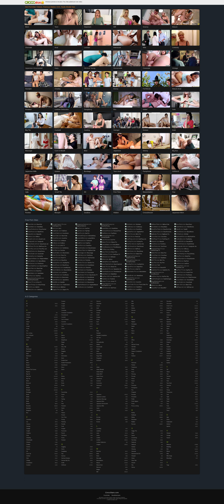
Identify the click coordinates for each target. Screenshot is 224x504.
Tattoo (168, 371)
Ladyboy (98, 431)
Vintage (168, 435)
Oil (132, 342)
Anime (27, 321)
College (28, 460)
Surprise (169, 349)
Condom (28, 465)
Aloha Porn (163, 252)
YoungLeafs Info (192, 246)
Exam (62, 385)
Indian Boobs (99, 371)
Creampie (63, 310)
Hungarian (99, 358)
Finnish (63, 415)
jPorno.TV (38, 282)
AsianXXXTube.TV (155, 250)
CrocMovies (90, 287)
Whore (168, 451)
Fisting (63, 419)
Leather (98, 437)
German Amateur (65, 458)
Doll (62, 353)
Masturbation (99, 460)
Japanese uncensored (102, 403)
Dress (62, 367)
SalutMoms (139, 287)
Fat (62, 401)
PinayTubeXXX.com (106, 285)
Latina (97, 435)
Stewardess (169, 337)
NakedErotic (140, 275)
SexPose (38, 275)
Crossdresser (64, 315)
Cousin (63, 308)
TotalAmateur (66, 284)
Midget (98, 469)
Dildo (62, 344)
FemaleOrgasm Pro (56, 226)
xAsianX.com (41, 239)
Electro (63, 378)
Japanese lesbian (101, 396)
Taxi (168, 374)
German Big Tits (65, 460)
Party (132, 369)
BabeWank (114, 274)
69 (26, 303)
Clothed (28, 456)
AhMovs (38, 236)
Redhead (133, 415)
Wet (168, 449)
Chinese (28, 442)
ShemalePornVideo (130, 261)
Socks (168, 312)
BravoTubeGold (118, 264)
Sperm (168, 326)
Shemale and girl (135, 453)
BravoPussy (66, 265)
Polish (133, 380)
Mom (132, 305)
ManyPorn (187, 256)
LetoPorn (186, 263)
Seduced (133, 442)
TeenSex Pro (91, 262)
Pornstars (133, 385)
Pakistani (133, 362)
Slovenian (169, 303)
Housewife (99, 353)
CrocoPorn (64, 238)
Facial (62, 394)
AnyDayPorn (66, 262)
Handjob (98, 333)
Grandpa (98, 310)
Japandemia (65, 279)
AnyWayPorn (140, 264)
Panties (133, 365)
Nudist (133, 326)
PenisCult (137, 236)
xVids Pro (137, 269)
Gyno (97, 324)
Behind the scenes (31, 369)
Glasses (98, 301)
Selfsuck (133, 444)
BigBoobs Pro (165, 234)
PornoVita (88, 267)
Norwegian (134, 324)
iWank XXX (188, 284)
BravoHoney (140, 251)
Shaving (133, 449)
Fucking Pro (140, 241)
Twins (168, 410)
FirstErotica (90, 255)
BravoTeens (189, 224)
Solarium (169, 315)
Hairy (97, 330)
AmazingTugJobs (105, 237)
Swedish (169, 353)
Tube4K (185, 229)
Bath (27, 353)
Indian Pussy (99, 376)
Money (133, 308)
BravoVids (39, 224)
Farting (63, 399)
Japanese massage (101, 399)
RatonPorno (40, 231)
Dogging (63, 351)
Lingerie (98, 444)
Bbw (27, 360)
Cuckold (63, 317)
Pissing (133, 376)
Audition (28, 337)
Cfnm (27, 435)
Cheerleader (29, 440)
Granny (98, 312)
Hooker (98, 349)
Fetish (62, 408)
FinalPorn (88, 243)
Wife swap (169, 456)
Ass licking (29, 333)
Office (132, 340)
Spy (168, 330)
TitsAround (89, 240)
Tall (167, 369)
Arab (27, 324)
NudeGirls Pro (166, 270)
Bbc (27, 358)
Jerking (98, 410)
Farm (62, 396)
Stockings (169, 340)
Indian (97, 367)
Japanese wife (100, 406)
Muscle (133, 312)
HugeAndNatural (94, 284)
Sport (168, 328)
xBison (110, 259)
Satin (132, 433)
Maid (97, 453)
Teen (168, 380)
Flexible (63, 424)
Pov (132, 390)
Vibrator (168, 433)
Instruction (99, 383)
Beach (27, 365)
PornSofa (87, 260)
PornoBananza (117, 247)
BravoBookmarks (154, 283)
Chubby (28, 444)
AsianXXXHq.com (130, 279)
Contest (63, 301)
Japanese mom (100, 401)
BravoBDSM (189, 241)
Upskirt (168, 426)
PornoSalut (89, 270)
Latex (97, 433)
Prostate (133, 394)
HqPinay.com (190, 287)
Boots (27, 394)
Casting (28, 426)
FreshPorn (88, 245)
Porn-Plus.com (43, 248)
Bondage (28, 392)
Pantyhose (134, 367)
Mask (97, 456)
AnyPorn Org (165, 276)
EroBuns (62, 243)
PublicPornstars (192, 277)
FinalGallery (189, 239)
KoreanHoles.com (179, 267)
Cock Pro (112, 239)
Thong (168, 390)
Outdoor (133, 355)
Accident (28, 312)
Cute (62, 326)
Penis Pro (63, 255)
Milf (97, 471)
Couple (63, 305)
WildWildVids (91, 279)
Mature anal (99, 465)
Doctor (63, 349)
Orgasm (133, 349)
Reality (133, 412)
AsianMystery (66, 267)
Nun (132, 328)
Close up (28, 453)
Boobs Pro (113, 266)
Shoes (133, 458)
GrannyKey (40, 256)
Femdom (63, 406)
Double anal (64, 360)
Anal (27, 319)
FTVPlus (112, 249)
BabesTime (139, 253)
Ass (27, 330)
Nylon (132, 333)
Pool (132, 383)
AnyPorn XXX (116, 276)
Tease (168, 378)
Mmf (132, 303)
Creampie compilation (66, 312)
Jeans (97, 408)
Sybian (168, 362)
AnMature (63, 240)
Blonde (28, 387)
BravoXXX (163, 267)
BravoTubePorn (44, 266)
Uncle (168, 419)
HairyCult (186, 251)
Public (133, 399)
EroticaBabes (116, 244)
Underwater (169, 421)
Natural (133, 319)
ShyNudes (138, 224)
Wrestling (169, 458)
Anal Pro (87, 233)
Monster (133, 310)
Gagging (63, 446)
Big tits (28, 378)
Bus (27, 412)
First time (63, 417)
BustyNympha (191, 258)
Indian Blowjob (100, 369)
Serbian (133, 446)
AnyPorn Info (140, 244)
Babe (27, 346)
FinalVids (112, 279)
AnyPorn (87, 228)
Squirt (168, 333)
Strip (168, 344)
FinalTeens (114, 233)
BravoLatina (65, 277)
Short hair (133, 460)
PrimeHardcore (117, 271)
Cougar (63, 303)
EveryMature (91, 265)
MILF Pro (162, 260)
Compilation (29, 462)
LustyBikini (138, 289)
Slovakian (169, 301)
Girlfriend (63, 465)
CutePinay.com (142, 239)
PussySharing (190, 253)
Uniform (168, 424)
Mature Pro (114, 242)
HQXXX (37, 287)
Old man (133, 346)
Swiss (168, 360)
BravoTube (39, 268)
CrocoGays (164, 255)
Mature (98, 462)
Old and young (135, 344)
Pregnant (133, 392)
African (28, 315)
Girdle (62, 462)
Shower (133, 462)
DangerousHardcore (81, 226)
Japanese (98, 394)
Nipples (133, 321)
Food (62, 426)
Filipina (63, 412)
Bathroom (28, 355)
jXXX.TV (62, 245)
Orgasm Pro (66, 289)
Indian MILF (99, 374)
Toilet (168, 401)
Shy (132, 465)
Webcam (169, 444)
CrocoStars (164, 236)
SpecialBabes (42, 261)
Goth (97, 308)
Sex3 (59, 228)
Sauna (133, 435)
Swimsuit (169, 355)
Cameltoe (28, 419)
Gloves (98, 305)
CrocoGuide (41, 253)
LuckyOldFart (91, 238)
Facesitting (64, 392)
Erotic (62, 383)
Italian (97, 387)
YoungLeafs (40, 241)
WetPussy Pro (42, 246)
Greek (97, 315)
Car (27, 421)
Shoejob (133, 456)
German (63, 456)
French (63, 433)
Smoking (169, 310)
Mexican (98, 467)
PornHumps (189, 275)
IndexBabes (41, 273)
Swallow (169, 351)
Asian (27, 328)
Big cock (28, 376)
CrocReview (66, 275)
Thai (168, 387)
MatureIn (162, 241)
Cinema (28, 446)
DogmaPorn (140, 266)
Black (27, 385)
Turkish (168, 408)
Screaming (134, 437)
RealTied (186, 261)
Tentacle (169, 385)
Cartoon (28, 424)
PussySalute (90, 272)
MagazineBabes (44, 258)
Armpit (28, 326)
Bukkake (28, 408)
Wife (168, 453)
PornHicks (163, 244)
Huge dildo (99, 355)
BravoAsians (91, 282)
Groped (98, 317)
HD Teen (98, 337)
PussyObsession (154, 274)
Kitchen (98, 419)
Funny (62, 437)
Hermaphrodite (100, 342)
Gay (62, 453)
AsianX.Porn (189, 272)
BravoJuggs (90, 252)
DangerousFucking (130, 257)
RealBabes (163, 257)
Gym (97, 321)
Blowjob (28, 390)
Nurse (132, 330)
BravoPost (64, 260)
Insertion (98, 380)
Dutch (62, 369)
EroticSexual (140, 246)
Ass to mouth (29, 335)
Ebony (63, 376)
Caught (28, 431)
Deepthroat (64, 340)
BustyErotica (41, 251)
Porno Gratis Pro (143, 284)
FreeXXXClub (190, 244)
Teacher (169, 376)
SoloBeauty (139, 226)
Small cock (169, 305)
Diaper (63, 342)
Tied (168, 394)
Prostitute (133, 396)
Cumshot (63, 321)
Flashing (63, 421)
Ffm (62, 410)
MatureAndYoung (105, 226)
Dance (63, 335)
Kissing (98, 417)
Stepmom (169, 335)
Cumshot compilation (66, 324)
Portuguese (134, 387)
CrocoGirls (138, 282)
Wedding (169, 446)
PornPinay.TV (165, 239)
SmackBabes (190, 279)
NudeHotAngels (167, 279)
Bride (27, 401)
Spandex (169, 319)
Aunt (27, 340)
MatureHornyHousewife (32, 279)
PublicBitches (190, 226)
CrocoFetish (65, 233)
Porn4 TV (63, 257)
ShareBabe (40, 226)
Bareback (28, 351)
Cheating (28, 437)
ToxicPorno (164, 246)
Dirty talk (63, 346)
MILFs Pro (138, 234)
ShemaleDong (91, 235)
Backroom (28, 349)
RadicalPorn (115, 261)
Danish (63, 337)
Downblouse (64, 365)
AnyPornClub (91, 257)
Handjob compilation (101, 335)
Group (97, 319)
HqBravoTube (165, 224)
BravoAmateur (92, 248)
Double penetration (66, 362)
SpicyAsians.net (44, 244)
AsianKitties (115, 228)
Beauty (28, 367)
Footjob (63, 428)
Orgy (132, 353)
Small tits (169, 308)
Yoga (168, 465)
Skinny (133, 467)
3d (26, 305)
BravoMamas (190, 231)
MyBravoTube (91, 250)
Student (168, 346)
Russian (133, 424)
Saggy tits (134, 431)
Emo (62, 380)
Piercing (133, 374)
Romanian (133, 419)
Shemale (133, 451)
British (27, 403)
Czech (63, 328)
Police (133, 378)
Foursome (63, 431)
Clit (27, 451)
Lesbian (98, 440)
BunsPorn (38, 270)
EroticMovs (139, 229)
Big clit (28, 374)
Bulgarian (28, 410)
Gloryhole (98, 303)
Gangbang (63, 451)
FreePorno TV (116, 254)
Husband (98, 360)
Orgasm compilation (136, 351)
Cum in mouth (65, 319)
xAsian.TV (113, 281)
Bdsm (27, 362)
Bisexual (28, 383)
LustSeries (64, 272)
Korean (98, 421)
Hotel (97, 351)
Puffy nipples (134, 401)
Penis (132, 371)
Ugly (168, 417)
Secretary (133, 440)
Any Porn (162, 262)
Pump (132, 403)
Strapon (168, 342)
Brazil (27, 399)
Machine (98, 451)
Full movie (64, 435)
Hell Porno (113, 287)
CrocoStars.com (34, 3)
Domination (64, 355)
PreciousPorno (117, 230)
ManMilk (62, 282)
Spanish (169, 321)
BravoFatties (66, 252)
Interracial (98, 385)
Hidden (98, 344)
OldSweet (113, 257)
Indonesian (99, 378)
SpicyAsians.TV (93, 275)
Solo (168, 317)
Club (27, 458)
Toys (168, 403)
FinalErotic (64, 230)
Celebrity (28, 433)
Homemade (99, 346)
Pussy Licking (135, 406)
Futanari (63, 440)
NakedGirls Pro (117, 269)
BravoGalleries (67, 270)
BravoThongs (41, 284)
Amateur (28, 317)
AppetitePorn (140, 231)
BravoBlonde (91, 277)
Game (62, 449)
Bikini (27, 380)
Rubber (133, 421)
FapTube (87, 230)
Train (168, 406)
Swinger (169, 358)
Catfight (28, 428)
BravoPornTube (167, 229)
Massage (98, 458)
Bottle (27, 396)
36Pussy (186, 248)
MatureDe (38, 234)
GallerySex (40, 289)
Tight (168, 396)
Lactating (98, 428)
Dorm (62, 358)
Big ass (28, 371)
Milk (132, 301)
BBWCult (63, 287)
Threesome (169, 392)
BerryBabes (164, 226)
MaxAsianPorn (191, 236)
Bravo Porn (114, 252)
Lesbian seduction (101, 442)
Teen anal (169, 383)
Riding (133, 417)
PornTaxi (62, 250)
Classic (28, 449)
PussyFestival (42, 229)
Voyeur (168, 437)
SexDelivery (65, 248)
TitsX (158, 265)
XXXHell (186, 234)
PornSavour (40, 263)
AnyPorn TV (189, 270)
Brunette (28, 406)
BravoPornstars (167, 231)
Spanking (169, 324)
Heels (97, 340)
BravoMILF (163, 287)
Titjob (168, 399)
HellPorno (137, 248)
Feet (62, 403)
